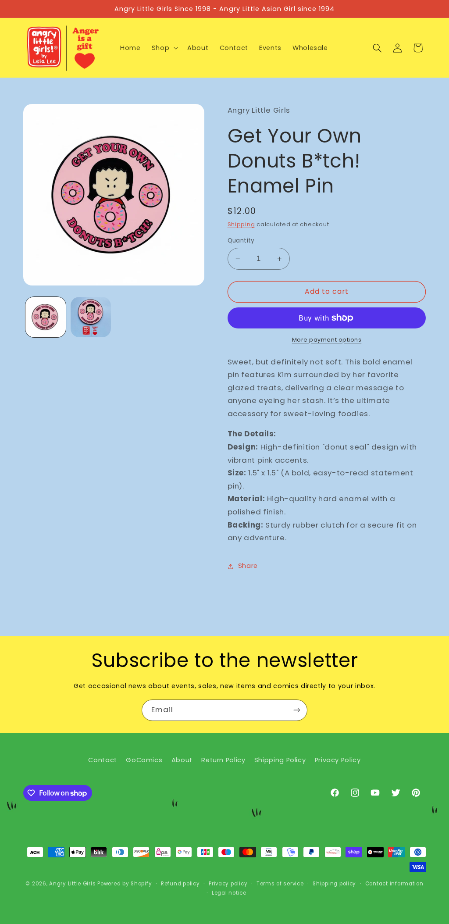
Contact (102, 760)
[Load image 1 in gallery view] (45, 317)
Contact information (394, 883)
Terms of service (280, 883)
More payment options (327, 339)
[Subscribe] (297, 710)
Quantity (241, 240)
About (181, 760)
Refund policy (180, 883)
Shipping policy (334, 883)
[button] (164, 47)
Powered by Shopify (124, 883)
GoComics (144, 760)
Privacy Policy (338, 760)
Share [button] (248, 565)
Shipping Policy (280, 760)
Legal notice (229, 892)
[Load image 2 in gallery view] (91, 317)
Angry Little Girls (72, 883)
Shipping (241, 224)
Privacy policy (228, 883)
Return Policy (223, 760)
